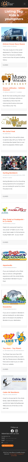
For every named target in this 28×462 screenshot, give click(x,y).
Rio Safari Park (9, 131)
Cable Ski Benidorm (11, 392)
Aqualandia (7, 265)
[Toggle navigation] (24, 3)
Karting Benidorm (10, 173)
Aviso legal (13, 454)
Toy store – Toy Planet (12, 348)
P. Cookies (19, 454)
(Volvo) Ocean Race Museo (14, 44)
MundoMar (7, 307)
